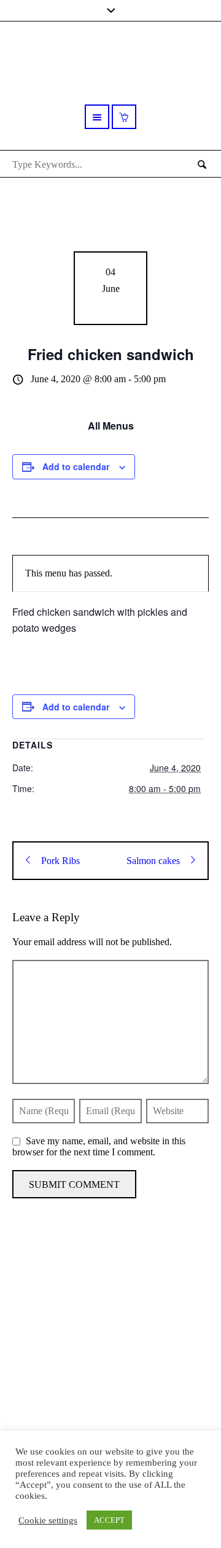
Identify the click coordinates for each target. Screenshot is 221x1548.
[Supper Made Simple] (110, 1332)
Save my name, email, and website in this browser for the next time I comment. (98, 1146)
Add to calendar (75, 466)
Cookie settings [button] (47, 1520)
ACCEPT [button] (109, 1520)
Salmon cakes (153, 860)
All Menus (111, 425)
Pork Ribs (60, 860)
